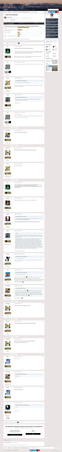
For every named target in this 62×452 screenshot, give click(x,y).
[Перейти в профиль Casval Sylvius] (7, 152)
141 (16, 422)
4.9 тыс (8, 315)
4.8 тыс (8, 175)
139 (12, 422)
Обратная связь (16, 450)
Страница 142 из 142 (22, 422)
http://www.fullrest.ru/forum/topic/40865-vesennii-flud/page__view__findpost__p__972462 (26, 221)
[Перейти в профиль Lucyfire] (7, 361)
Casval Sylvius (8, 303)
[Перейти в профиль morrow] (7, 83)
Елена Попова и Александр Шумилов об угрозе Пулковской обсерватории (25, 323)
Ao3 (7, 46)
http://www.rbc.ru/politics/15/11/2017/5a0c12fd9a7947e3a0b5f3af (23, 48)
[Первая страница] (5, 43)
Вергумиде (10, 17)
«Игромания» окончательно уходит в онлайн (20, 342)
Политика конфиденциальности (25, 9)
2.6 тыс (8, 210)
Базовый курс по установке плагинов (50, 20)
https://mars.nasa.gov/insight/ (18, 389)
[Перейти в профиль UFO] (7, 274)
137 (8, 422)
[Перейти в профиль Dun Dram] (7, 218)
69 (41, 27)
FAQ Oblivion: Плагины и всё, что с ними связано (51, 23)
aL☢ (7, 402)
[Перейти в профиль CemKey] (7, 99)
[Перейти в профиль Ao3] (7, 51)
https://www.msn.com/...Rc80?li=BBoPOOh (23, 219)
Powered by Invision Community (55, 450)
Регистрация (54, 4)
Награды (33, 9)
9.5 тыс (8, 414)
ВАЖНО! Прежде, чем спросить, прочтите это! (50, 36)
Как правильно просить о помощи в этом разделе (51, 33)
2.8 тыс (8, 74)
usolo (7, 62)
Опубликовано (18, 46)
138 (10, 422)
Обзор (6, 9)
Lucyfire (7, 356)
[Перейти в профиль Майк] (53, 46)
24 (41, 29)
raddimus (7, 198)
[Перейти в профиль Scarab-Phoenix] (7, 135)
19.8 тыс (8, 142)
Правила (17, 9)
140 (14, 422)
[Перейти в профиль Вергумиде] (5, 18)
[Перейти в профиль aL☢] (7, 407)
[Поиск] (58, 9)
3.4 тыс (8, 107)
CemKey (7, 230)
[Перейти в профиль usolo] (7, 67)
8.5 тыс (8, 368)
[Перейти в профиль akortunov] (7, 258)
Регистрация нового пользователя (15, 434)
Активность (11, 9)
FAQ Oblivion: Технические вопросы (51, 25)
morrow (7, 78)
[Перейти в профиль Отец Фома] (53, 49)
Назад (6, 422)
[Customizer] (58, 4)
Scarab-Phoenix (7, 130)
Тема (4, 450)
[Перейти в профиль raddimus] (7, 203)
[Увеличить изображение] (26, 276)
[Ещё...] (43, 46)
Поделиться (7, 19)
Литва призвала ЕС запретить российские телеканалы (22, 305)
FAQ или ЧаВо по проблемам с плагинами (50, 28)
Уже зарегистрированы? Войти (47, 4)
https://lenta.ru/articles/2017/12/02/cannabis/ (20, 132)
